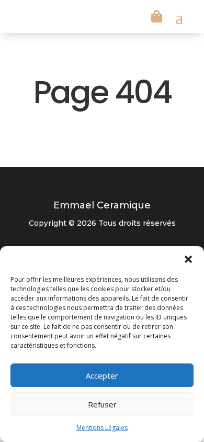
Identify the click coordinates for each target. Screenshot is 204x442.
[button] (188, 259)
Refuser (102, 404)
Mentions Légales (102, 427)
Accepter (102, 375)
